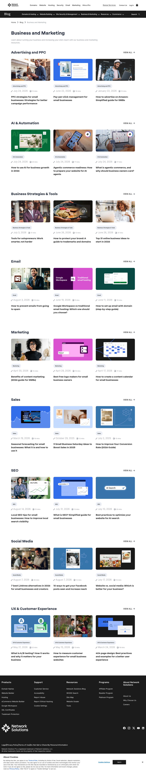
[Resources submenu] (110, 14)
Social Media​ (17, 575)
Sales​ (14, 433)
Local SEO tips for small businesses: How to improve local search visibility (29, 518)
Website (42, 5)
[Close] (142, 762)
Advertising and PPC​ (19, 86)
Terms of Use (24, 745)
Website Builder (8, 693)
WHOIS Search (72, 693)
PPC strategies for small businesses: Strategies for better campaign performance (29, 100)
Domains (33, 5)
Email (68, 5)
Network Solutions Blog (76, 689)
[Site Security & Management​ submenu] (79, 14)
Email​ (14, 295)
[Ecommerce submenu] (123, 14)
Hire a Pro (86, 5)
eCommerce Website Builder (13, 701)
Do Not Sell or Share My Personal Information (49, 745)
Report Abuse (39, 697)
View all (127, 52)
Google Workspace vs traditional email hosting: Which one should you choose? (71, 309)
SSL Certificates (8, 710)
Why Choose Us (129, 700)
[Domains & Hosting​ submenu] (38, 14)
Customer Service (41, 689)
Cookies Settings (104, 762)
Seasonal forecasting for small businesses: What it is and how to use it (29, 447)
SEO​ (14, 504)
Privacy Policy (12, 745)
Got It (119, 762)
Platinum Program (106, 697)
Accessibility (39, 693)
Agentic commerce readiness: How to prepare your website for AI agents (72, 170)
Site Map (70, 697)
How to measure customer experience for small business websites (69, 656)
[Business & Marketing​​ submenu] (99, 14)
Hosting (51, 5)
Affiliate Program (106, 689)
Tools (68, 706)
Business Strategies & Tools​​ (21, 227)
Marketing (76, 5)
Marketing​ (16, 366)
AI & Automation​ (18, 157)
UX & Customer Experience (21, 642)
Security (60, 5)
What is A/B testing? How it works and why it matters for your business (30, 656)
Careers (126, 704)
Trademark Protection (10, 714)
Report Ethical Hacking (43, 701)
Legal (4, 745)
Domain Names (8, 689)
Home (13, 22)
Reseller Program (106, 693)
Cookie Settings (40, 706)
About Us (127, 696)
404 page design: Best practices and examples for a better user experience (114, 656)
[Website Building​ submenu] (54, 14)
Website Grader (72, 701)
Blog (21, 22)
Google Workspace (9, 706)
